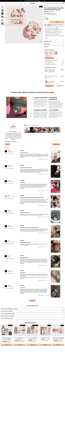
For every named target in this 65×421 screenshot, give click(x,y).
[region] (32, 1)
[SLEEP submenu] (26, 3)
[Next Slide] (59, 130)
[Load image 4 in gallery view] (2, 17)
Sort (51, 147)
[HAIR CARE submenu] (10, 3)
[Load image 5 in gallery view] (2, 20)
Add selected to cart (49, 85)
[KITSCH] (32, 3)
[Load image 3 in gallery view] (2, 13)
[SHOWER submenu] (22, 3)
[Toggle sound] (30, 113)
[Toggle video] (30, 116)
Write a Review (57, 144)
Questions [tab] (14, 142)
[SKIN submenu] (17, 3)
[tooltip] (16, 131)
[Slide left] (20, 1)
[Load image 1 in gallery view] (2, 7)
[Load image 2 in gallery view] (2, 10)
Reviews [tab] (7, 142)
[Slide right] (44, 1)
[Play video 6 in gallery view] (2, 23)
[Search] (58, 3)
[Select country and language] (62, 3)
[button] (49, 11)
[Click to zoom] (41, 42)
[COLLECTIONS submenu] (46, 3)
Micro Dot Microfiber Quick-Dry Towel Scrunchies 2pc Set (45, 19)
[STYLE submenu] (14, 3)
